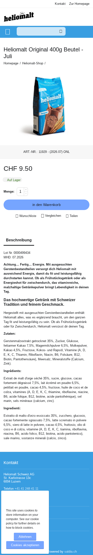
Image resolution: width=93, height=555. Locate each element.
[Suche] (61, 31)
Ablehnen (25, 536)
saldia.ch (70, 551)
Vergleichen (53, 215)
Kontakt (60, 4)
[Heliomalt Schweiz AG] (19, 17)
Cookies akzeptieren (25, 545)
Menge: (9, 191)
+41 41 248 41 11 (26, 488)
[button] (72, 216)
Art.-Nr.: (30, 152)
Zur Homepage (79, 4)
